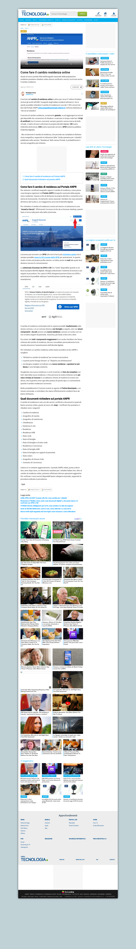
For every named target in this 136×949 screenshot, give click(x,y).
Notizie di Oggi (25, 823)
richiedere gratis (69, 254)
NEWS (22, 20)
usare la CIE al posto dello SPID (46, 257)
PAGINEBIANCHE (66, 894)
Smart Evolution (74, 825)
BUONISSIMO (101, 894)
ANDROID (28, 20)
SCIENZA (103, 174)
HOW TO (57, 20)
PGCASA (59, 894)
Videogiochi (24, 847)
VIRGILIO (32, 894)
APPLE (35, 20)
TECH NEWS (104, 80)
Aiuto (60, 896)
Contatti (112, 859)
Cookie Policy (42, 896)
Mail (105, 15)
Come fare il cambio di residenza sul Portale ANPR (44, 176)
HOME (22, 28)
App (46, 828)
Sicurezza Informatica (77, 839)
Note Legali (31, 896)
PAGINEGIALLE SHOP (50, 894)
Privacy (36, 896)
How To (95, 823)
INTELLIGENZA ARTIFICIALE (29, 775)
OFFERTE (80, 20)
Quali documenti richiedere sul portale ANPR (42, 179)
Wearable (72, 823)
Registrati (98, 15)
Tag (97, 859)
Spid (23, 484)
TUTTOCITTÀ (75, 894)
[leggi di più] (82, 94)
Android (47, 823)
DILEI (81, 894)
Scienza (23, 831)
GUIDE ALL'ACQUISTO (68, 20)
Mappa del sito (80, 859)
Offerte (23, 833)
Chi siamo (24, 896)
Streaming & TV (25, 844)
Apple (46, 825)
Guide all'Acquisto (98, 825)
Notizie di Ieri (24, 825)
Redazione (48, 839)
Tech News (24, 828)
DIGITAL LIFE (73, 819)
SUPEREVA (108, 894)
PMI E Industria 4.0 (99, 839)
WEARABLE (104, 151)
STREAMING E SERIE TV (46, 20)
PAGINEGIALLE (39, 894)
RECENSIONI (88, 20)
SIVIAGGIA (86, 894)
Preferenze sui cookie (53, 896)
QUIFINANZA (93, 894)
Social (22, 842)
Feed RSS (61, 859)
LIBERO (27, 894)
